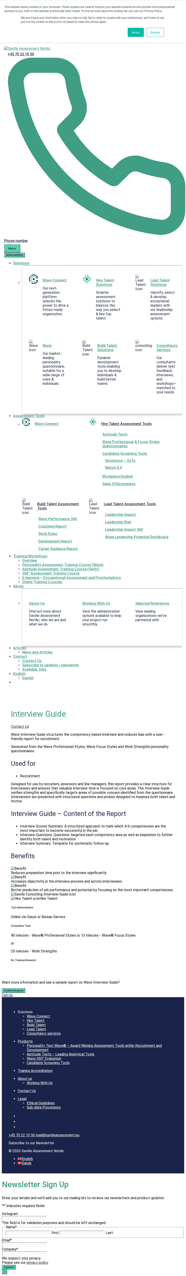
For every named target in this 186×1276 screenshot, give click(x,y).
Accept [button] (136, 32)
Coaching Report (52, 526)
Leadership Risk (118, 522)
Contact (20, 656)
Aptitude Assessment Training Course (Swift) (60, 569)
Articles (19, 648)
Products (25, 1041)
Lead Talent (36, 1029)
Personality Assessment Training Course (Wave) (62, 565)
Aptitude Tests (114, 434)
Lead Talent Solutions (160, 282)
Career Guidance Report (58, 549)
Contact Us (32, 661)
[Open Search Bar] (35, 241)
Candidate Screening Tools (124, 453)
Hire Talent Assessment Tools (126, 424)
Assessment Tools (29, 416)
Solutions (21, 263)
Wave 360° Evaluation (44, 1058)
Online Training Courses (42, 582)
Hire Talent (35, 1020)
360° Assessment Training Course (50, 573)
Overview (29, 560)
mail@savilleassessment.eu (57, 1135)
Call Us (7, 995)
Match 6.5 (113, 467)
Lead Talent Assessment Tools (130, 504)
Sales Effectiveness (118, 484)
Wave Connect (55, 280)
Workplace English (117, 476)
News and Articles (37, 652)
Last (109, 1233)
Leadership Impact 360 (124, 529)
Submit (9, 1267)
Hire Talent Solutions (105, 282)
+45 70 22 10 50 (21, 54)
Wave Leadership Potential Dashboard (136, 537)
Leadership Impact (120, 514)
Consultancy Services (167, 347)
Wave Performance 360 (57, 519)
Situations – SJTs (120, 460)
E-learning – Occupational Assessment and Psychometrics (71, 578)
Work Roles (47, 534)
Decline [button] (155, 32)
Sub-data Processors (44, 1107)
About (18, 586)
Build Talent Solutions (107, 347)
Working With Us (96, 603)
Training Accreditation (35, 1071)
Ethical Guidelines (41, 1103)
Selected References (152, 603)
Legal (22, 1099)
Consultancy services (44, 1033)
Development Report (55, 541)
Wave (47, 345)
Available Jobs (34, 669)
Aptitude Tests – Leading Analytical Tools (60, 1054)
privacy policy (37, 1262)
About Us (37, 603)
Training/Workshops (30, 556)
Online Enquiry (13, 990)
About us (25, 1078)
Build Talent (36, 1025)
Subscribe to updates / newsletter (50, 665)
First (55, 1233)
